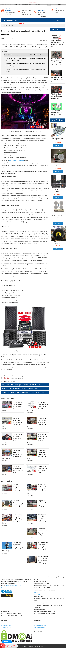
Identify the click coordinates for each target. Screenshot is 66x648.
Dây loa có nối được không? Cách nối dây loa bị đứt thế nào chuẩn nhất (57, 62)
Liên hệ (36, 592)
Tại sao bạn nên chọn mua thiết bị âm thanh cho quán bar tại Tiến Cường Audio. (26, 70)
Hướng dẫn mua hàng (40, 625)
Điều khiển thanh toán (40, 627)
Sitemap (3, 587)
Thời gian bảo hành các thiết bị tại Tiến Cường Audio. (20, 388)
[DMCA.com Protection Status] (16, 636)
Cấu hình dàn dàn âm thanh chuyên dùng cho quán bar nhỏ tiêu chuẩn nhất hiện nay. (25, 64)
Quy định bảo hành (6, 625)
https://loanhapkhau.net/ (13, 585)
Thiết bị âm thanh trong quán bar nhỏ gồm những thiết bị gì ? (22, 54)
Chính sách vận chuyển (40, 623)
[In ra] (44, 40)
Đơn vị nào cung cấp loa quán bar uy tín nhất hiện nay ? (21, 385)
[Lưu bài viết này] (47, 40)
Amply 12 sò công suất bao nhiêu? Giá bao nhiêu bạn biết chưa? (57, 43)
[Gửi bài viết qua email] (41, 40)
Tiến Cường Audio (38, 646)
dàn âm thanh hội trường (16, 160)
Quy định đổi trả (5, 623)
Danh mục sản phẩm (10, 20)
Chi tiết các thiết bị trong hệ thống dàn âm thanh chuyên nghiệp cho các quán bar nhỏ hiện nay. (26, 59)
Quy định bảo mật (6, 627)
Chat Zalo (6, 642)
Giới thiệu (37, 594)
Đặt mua (57, 145)
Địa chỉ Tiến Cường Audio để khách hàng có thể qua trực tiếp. (23, 392)
